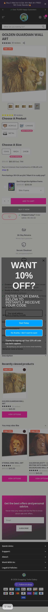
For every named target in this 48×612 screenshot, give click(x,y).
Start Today (24, 323)
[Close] (44, 260)
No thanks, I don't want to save (24, 333)
